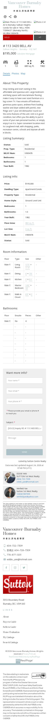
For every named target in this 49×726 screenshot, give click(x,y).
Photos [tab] (15, 73)
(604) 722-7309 (23, 479)
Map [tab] (23, 73)
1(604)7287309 (23, 494)
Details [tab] (6, 73)
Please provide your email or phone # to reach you (22, 412)
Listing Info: (10, 176)
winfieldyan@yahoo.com (27, 496)
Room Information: (15, 252)
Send (24, 452)
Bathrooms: (10, 308)
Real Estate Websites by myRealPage (24, 657)
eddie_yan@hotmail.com (28, 481)
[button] (6, 567)
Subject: (9, 422)
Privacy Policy (28, 654)
